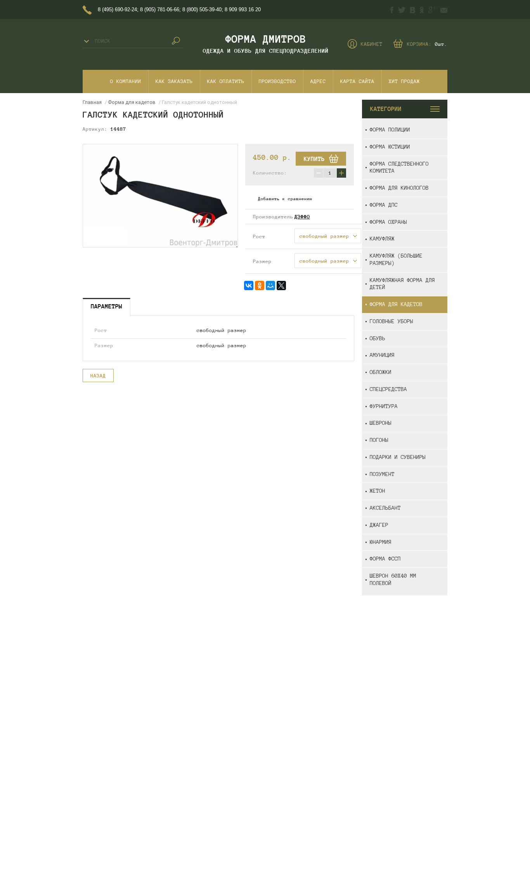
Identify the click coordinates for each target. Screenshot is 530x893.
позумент (382, 474)
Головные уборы (391, 321)
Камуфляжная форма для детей (402, 284)
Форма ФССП (385, 559)
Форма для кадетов (396, 304)
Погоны (379, 440)
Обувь (377, 338)
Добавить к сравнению (285, 198)
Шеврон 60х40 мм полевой (393, 579)
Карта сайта (357, 81)
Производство (277, 81)
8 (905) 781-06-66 (159, 9)
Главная (92, 102)
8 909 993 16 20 (243, 9)
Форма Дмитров (265, 39)
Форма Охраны (388, 222)
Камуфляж (382, 239)
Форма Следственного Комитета (399, 167)
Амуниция (382, 355)
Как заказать (174, 81)
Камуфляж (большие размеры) (396, 259)
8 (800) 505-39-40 (202, 9)
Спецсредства (388, 389)
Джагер (379, 525)
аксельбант (385, 508)
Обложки (380, 372)
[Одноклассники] (259, 285)
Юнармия (380, 542)
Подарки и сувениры (398, 457)
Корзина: (427, 44)
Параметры (106, 306)
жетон (377, 491)
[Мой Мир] (270, 285)
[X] (281, 285)
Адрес (318, 81)
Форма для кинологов (399, 188)
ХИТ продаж (404, 81)
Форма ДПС (384, 205)
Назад (98, 376)
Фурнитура (384, 406)
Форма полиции (390, 130)
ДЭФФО (302, 217)
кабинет (372, 44)
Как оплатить (225, 81)
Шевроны (380, 423)
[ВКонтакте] (248, 285)
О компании (125, 81)
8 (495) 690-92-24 (117, 9)
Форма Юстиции (390, 147)
